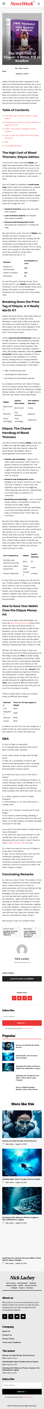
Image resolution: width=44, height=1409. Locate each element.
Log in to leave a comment (22, 979)
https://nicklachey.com (22, 962)
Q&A (6, 142)
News (4, 1358)
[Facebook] (14, 998)
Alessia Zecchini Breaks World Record (27, 1046)
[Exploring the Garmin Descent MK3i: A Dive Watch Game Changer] (8, 1078)
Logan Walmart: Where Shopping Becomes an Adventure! (30, 934)
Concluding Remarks (13, 146)
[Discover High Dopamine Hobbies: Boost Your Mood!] (8, 1088)
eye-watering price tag (20, 623)
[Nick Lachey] (22, 949)
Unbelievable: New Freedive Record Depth (21, 1179)
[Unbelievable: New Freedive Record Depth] (8, 1057)
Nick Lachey (23, 68)
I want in (20, 1023)
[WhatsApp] (30, 998)
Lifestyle (22, 49)
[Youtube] (23, 1316)
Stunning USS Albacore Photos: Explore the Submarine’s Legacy (28, 1067)
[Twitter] (19, 998)
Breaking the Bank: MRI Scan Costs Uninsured (10, 933)
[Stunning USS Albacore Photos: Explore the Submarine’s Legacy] (8, 1067)
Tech (4, 1373)
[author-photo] (3, 1144)
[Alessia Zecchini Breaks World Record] (8, 1046)
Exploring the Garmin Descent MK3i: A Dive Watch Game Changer (27, 1077)
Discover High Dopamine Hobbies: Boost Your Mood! (26, 1088)
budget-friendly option (16, 843)
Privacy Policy (27, 1028)
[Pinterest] (24, 998)
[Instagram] (10, 1316)
